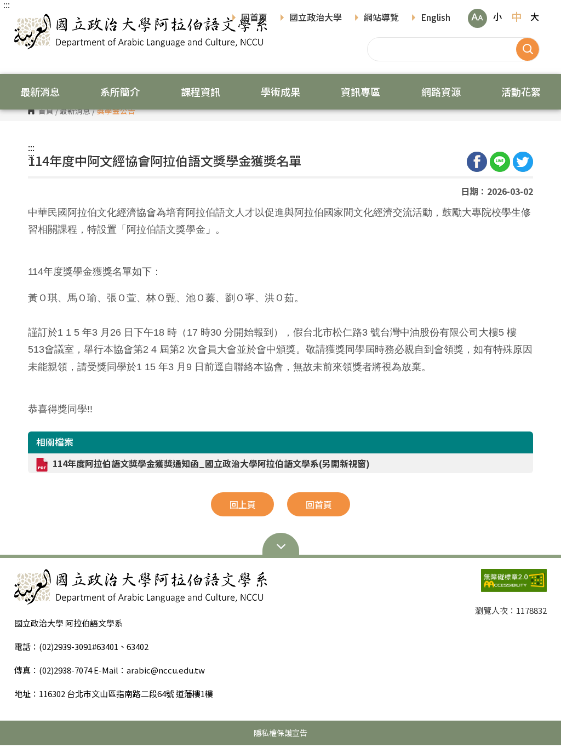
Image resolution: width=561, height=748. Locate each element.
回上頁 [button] (243, 504)
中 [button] (516, 16)
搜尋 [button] (527, 49)
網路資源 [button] (441, 91)
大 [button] (534, 16)
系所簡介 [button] (120, 91)
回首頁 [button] (319, 504)
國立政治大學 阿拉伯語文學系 (25, 22)
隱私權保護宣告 (280, 732)
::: (6, 4)
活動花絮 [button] (521, 91)
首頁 (46, 111)
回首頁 (254, 18)
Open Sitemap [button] (280, 545)
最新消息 (75, 111)
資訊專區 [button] (360, 91)
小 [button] (497, 16)
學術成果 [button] (280, 91)
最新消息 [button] (40, 91)
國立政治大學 (315, 18)
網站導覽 (381, 18)
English (435, 18)
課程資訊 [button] (200, 91)
